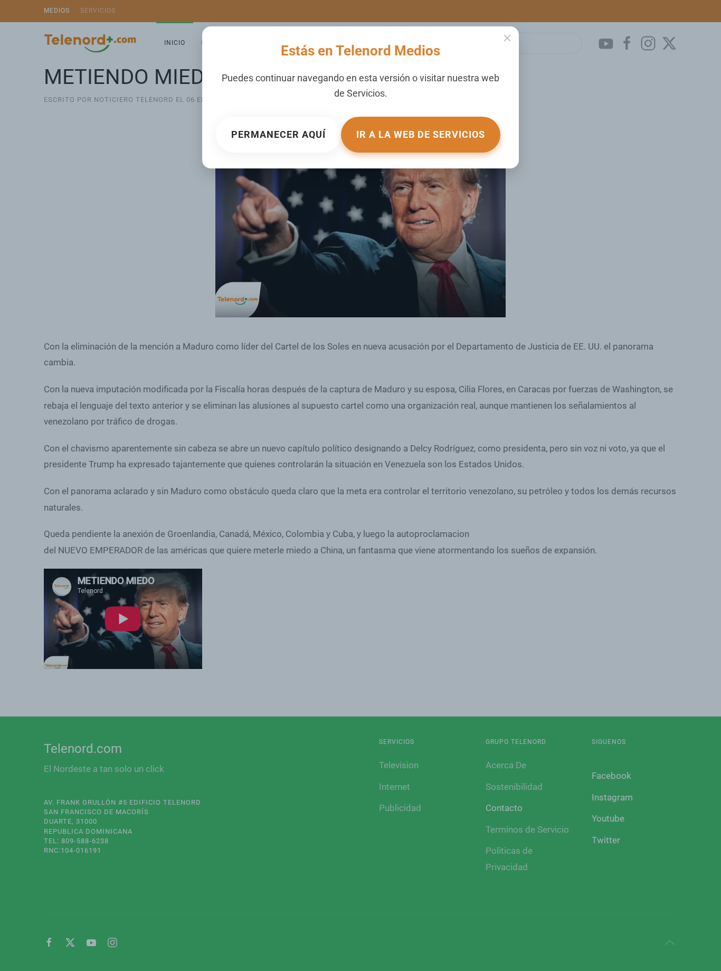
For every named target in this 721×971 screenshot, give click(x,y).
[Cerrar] (507, 38)
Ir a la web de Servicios (420, 134)
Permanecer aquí (278, 134)
